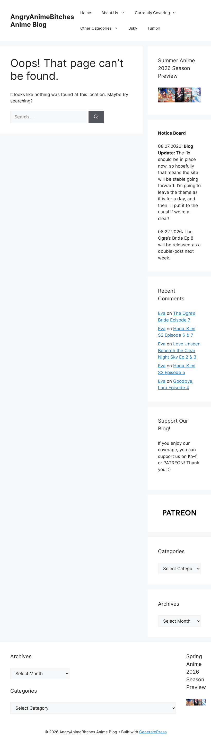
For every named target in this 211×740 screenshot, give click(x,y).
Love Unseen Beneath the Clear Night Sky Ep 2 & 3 (179, 350)
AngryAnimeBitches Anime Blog (42, 20)
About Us (109, 12)
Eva (161, 313)
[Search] (96, 117)
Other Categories (96, 28)
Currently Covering (152, 12)
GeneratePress (153, 731)
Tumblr (153, 28)
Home (85, 12)
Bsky (132, 28)
